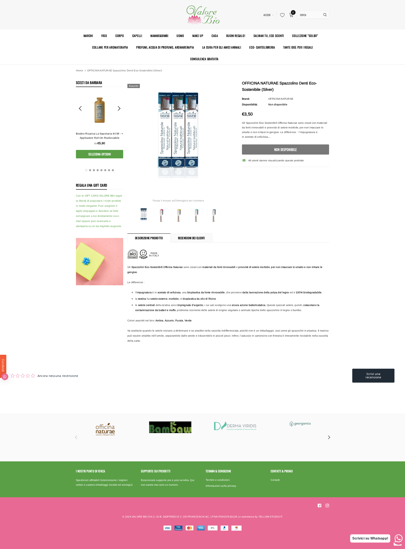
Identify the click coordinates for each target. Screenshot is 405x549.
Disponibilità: (250, 104)
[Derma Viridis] (235, 425)
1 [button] (86, 170)
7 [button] (109, 170)
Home (79, 70)
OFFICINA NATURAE (280, 98)
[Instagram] (327, 505)
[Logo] (202, 14)
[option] (99, 125)
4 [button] (98, 170)
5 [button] (101, 170)
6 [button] (105, 170)
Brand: (246, 98)
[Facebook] (319, 505)
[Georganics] (300, 423)
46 (249, 160)
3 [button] (94, 170)
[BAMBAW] (170, 427)
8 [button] (113, 170)
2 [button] (90, 170)
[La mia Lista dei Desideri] (281, 15)
